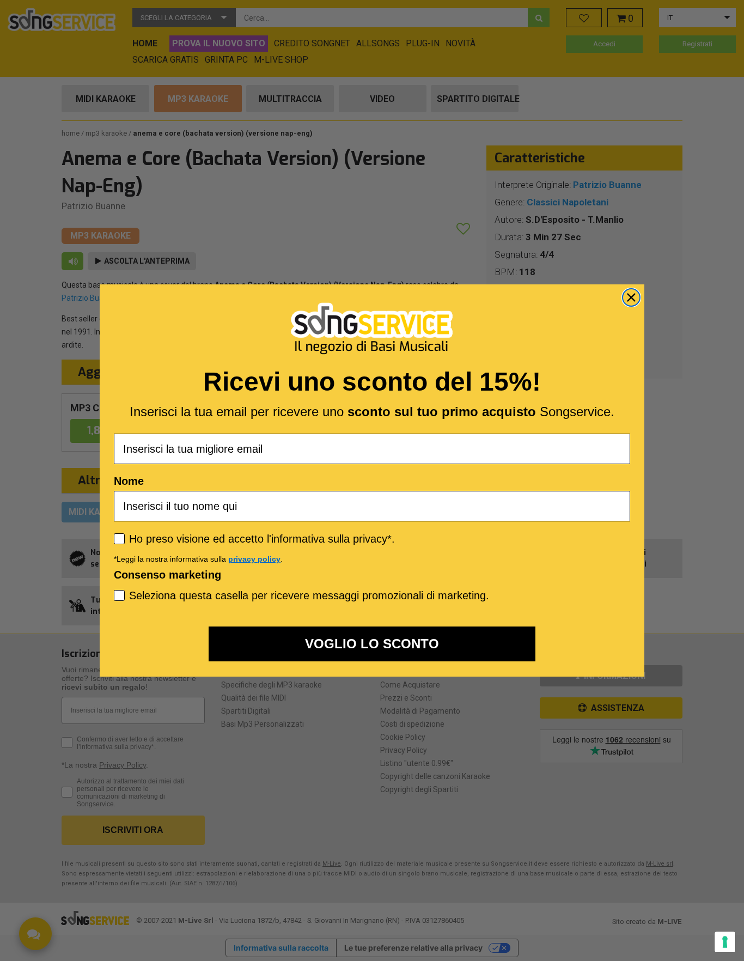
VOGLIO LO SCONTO (372, 643)
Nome (129, 481)
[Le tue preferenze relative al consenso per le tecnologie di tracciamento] (725, 942)
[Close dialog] (631, 297)
